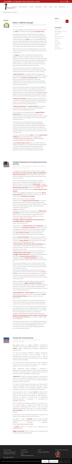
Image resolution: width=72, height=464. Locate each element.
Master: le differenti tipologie (23, 23)
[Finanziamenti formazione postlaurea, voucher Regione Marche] (6, 164)
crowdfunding (31, 324)
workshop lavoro (59, 48)
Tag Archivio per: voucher (10, 12)
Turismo (57, 45)
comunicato (19, 318)
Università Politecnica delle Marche (23, 138)
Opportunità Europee (60, 36)
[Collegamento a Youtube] (67, 1)
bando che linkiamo (38, 123)
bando (23, 192)
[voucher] (6, 340)
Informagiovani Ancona (36, 24)
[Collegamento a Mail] (61, 1)
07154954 (9, 1)
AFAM (38, 187)
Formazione (28, 24)
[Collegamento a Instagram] (65, 1)
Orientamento (43, 24)
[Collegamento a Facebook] (63, 1)
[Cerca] (67, 7)
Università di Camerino (18, 140)
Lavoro (56, 35)
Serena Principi (26, 167)
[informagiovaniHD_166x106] (9, 7)
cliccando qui (29, 433)
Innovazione (57, 33)
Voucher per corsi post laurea (23, 338)
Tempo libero (58, 43)
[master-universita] (6, 25)
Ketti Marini (21, 26)
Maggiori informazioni (64, 461)
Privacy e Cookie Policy (43, 452)
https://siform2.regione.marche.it (25, 424)
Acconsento (45, 461)
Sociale (56, 40)
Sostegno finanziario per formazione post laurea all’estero (30, 163)
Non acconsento (53, 461)
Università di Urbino (29, 140)
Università (15, 26)
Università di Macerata (38, 138)
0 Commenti (22, 24)
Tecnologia (57, 42)
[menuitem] (14, 7)
